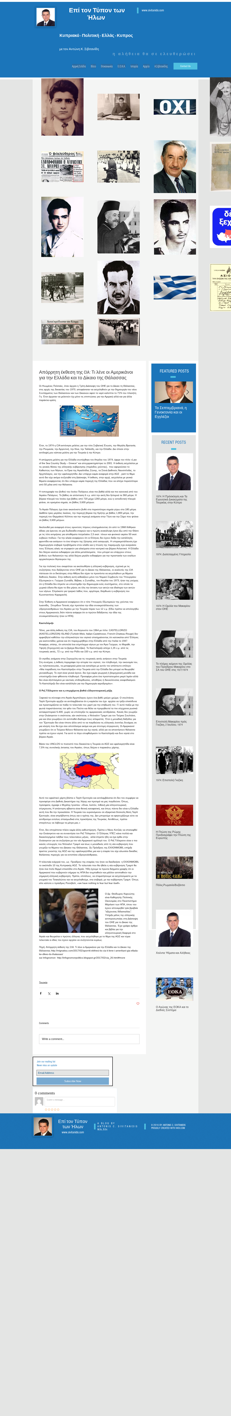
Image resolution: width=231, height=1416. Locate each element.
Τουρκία (43, 982)
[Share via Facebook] (40, 993)
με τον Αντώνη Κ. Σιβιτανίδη (79, 49)
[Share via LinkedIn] (57, 993)
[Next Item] (187, 392)
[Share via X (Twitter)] (49, 993)
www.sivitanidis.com (153, 10)
